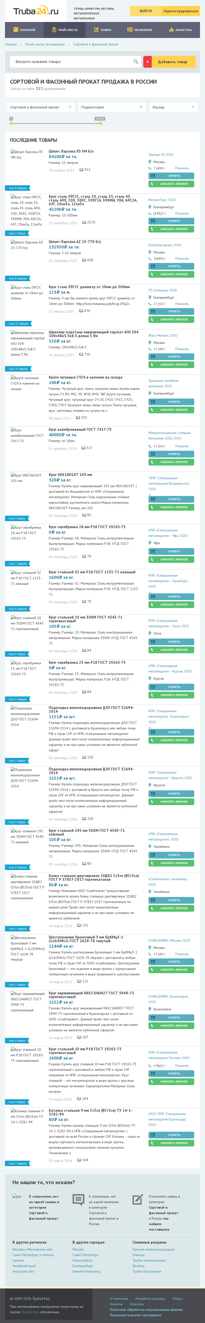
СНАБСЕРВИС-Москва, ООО (169, 940)
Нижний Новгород (86, 1271)
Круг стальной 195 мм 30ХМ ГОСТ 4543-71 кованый (87, 832)
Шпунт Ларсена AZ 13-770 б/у (75, 241)
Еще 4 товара (17, 518)
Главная (11, 44)
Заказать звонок (174, 184)
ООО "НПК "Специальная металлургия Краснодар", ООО (167, 1119)
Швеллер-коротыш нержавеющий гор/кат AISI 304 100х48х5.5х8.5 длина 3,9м (93, 334)
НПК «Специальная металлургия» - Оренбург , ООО (168, 581)
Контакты (137, 1304)
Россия (158, 107)
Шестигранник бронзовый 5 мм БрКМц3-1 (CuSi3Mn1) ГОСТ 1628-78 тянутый (86, 939)
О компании (119, 1298)
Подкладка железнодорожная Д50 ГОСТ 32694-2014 (91, 709)
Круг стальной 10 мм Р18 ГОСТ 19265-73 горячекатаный (85, 1051)
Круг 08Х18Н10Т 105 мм (70, 474)
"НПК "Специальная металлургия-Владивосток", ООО (169, 483)
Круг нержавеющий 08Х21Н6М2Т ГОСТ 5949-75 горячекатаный (91, 995)
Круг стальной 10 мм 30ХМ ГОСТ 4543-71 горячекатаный (85, 619)
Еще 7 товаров (17, 563)
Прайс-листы (68, 30)
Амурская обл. (23, 1271)
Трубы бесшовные (146, 1271)
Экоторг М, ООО (160, 154)
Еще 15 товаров (18, 323)
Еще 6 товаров (17, 867)
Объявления (143, 30)
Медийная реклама (150, 1298)
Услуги (177, 1298)
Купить (174, 176)
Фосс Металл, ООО (163, 335)
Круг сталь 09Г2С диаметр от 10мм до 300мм (89, 287)
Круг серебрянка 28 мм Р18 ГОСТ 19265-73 (87, 527)
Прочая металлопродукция (153, 1249)
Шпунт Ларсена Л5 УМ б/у (71, 151)
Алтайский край (24, 1266)
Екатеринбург (82, 1266)
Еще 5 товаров (17, 699)
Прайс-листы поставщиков (45, 44)
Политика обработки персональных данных (146, 1309)
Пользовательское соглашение (136, 1315)
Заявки (106, 30)
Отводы (138, 1255)
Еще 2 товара (17, 233)
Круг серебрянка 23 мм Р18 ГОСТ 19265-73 (87, 662)
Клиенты (116, 1304)
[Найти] (136, 62)
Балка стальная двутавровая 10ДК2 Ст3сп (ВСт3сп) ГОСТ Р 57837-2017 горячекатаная (94, 877)
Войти (146, 11)
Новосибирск (82, 1260)
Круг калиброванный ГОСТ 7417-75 (80, 429)
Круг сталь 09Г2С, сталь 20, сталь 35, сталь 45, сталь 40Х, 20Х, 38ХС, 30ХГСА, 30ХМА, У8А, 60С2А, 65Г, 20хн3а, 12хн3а (93, 200)
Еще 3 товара (17, 654)
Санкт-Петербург (85, 1255)
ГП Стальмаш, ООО (162, 290)
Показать (182, 168)
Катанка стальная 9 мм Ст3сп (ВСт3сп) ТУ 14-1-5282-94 (90, 1112)
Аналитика (184, 30)
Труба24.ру (30, 1312)
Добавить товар (172, 61)
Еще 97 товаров (18, 369)
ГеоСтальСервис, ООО (165, 245)
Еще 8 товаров (17, 188)
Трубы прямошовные (149, 1260)
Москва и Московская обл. (32, 1249)
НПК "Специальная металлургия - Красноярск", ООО (168, 716)
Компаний (27, 30)
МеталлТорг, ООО (162, 200)
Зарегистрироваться (181, 11)
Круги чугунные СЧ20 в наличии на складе (85, 377)
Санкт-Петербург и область (33, 1255)
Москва (78, 1249)
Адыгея (18, 1260)
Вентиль (138, 1266)
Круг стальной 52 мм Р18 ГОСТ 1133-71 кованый (92, 572)
